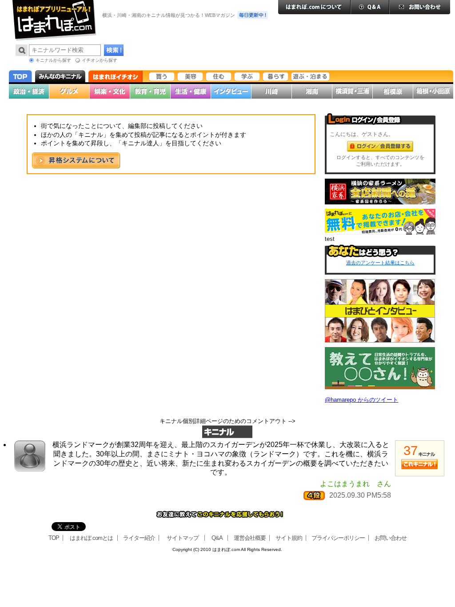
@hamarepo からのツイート (361, 399)
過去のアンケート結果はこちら (380, 262)
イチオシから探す (99, 60)
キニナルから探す (53, 60)
